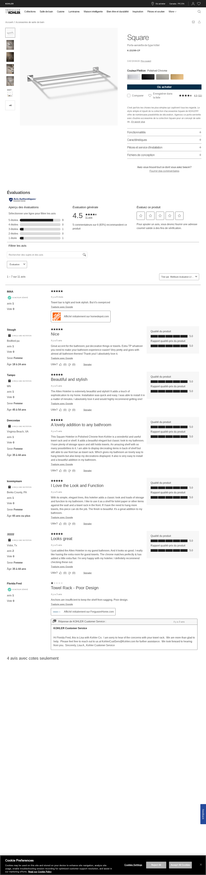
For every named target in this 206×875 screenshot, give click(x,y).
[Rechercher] (199, 11)
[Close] (200, 864)
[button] (10, 33)
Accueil (9, 22)
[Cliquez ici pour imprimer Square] (193, 22)
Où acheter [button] (164, 87)
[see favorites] (199, 3)
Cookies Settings (133, 864)
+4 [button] (10, 105)
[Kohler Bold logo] (13, 11)
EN (183, 4)
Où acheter (160, 4)
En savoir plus (138, 121)
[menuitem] (31, 11)
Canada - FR (174, 4)
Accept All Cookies (180, 864)
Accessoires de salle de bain (29, 22)
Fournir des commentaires (164, 171)
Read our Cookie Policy (40, 871)
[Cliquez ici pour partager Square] (199, 22)
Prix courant (146, 61)
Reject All (156, 864)
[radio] (133, 77)
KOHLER (9, 4)
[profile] (193, 3)
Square (50, 22)
